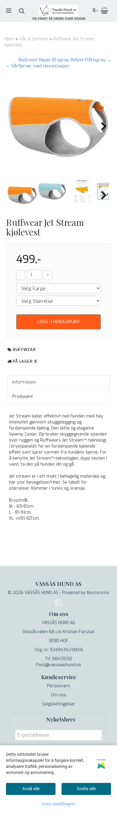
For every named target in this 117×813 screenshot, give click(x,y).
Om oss (58, 695)
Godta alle (86, 788)
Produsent (22, 396)
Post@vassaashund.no (58, 665)
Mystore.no (98, 593)
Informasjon (24, 382)
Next (101, 126)
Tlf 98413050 (58, 659)
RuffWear (24, 349)
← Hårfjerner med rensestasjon (37, 66)
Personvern (58, 686)
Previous (16, 126)
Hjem (9, 39)
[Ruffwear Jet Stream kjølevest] (58, 126)
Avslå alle (31, 788)
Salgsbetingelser (58, 704)
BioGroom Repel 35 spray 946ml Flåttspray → (65, 60)
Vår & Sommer (34, 39)
